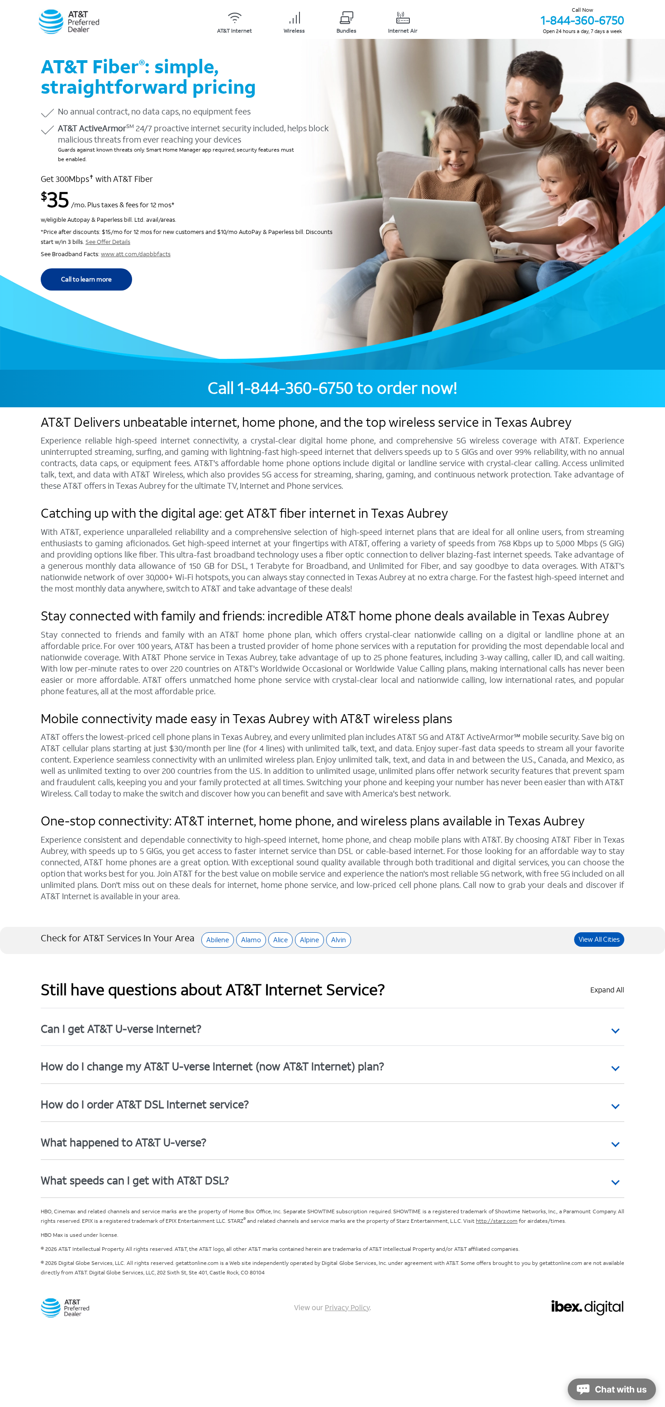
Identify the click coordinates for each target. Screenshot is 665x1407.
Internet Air (403, 31)
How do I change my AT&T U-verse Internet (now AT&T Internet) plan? (212, 1066)
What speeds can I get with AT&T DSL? (135, 1180)
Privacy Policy (347, 1307)
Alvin (338, 939)
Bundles (346, 31)
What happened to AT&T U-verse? (123, 1142)
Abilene (217, 939)
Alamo (251, 939)
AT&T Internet (234, 31)
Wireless (294, 31)
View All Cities (599, 939)
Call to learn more (86, 279)
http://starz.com (497, 1221)
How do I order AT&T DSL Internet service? (145, 1104)
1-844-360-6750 (582, 20)
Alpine (309, 939)
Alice (280, 939)
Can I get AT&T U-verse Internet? (121, 1029)
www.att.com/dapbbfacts (136, 254)
